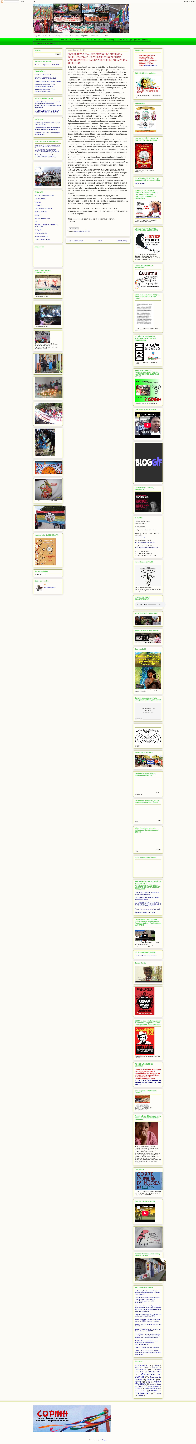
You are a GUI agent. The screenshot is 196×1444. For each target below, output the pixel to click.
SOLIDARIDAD (142, 1393)
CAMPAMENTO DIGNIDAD (43, 208)
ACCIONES (141, 1365)
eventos (151, 1379)
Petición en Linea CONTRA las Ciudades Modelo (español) (45, 85)
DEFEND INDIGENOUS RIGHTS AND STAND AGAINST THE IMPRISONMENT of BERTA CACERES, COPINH (148, 904)
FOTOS (138, 1382)
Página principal (140, 183)
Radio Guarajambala (152, 1388)
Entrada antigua (122, 241)
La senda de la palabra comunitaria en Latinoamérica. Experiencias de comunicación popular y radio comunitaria (147, 1300)
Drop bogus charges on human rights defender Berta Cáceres (147, 893)
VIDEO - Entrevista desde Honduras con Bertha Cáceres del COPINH (148, 1330)
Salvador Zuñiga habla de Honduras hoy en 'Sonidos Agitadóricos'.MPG (148, 1315)
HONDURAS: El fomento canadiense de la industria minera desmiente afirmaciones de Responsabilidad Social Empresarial (48, 104)
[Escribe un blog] (72, 228)
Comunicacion (140, 1370)
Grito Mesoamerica (41, 233)
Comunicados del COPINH (82, 231)
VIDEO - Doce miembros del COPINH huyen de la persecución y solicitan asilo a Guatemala (148, 1352)
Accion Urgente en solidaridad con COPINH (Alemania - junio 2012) (46, 155)
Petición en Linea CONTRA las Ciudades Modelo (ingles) (45, 90)
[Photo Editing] (149, 481)
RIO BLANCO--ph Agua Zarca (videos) (133, 40)
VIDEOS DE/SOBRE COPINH (69, 40)
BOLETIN (146, 1367)
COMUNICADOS (154, 1372)
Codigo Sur (38, 230)
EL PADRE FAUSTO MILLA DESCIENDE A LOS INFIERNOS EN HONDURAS (48, 111)
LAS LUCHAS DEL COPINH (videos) (100, 40)
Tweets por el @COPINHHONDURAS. (47, 65)
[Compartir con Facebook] (76, 228)
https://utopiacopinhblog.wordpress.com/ (146, 547)
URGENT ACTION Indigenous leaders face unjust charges (147, 898)
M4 (36, 221)
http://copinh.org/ (140, 537)
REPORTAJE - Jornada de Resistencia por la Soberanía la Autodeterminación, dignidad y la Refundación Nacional (147, 1335)
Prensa (137, 1388)
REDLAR (38, 202)
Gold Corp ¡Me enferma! (43, 75)
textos (159, 1393)
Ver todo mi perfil (49, 587)
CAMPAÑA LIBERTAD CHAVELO (45, 78)
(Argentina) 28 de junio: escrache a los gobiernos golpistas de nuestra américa (47, 146)
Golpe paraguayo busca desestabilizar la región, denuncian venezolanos (47, 128)
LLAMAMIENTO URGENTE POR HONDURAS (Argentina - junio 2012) (47, 151)
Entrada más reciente (75, 241)
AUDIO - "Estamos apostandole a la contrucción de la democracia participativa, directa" (146, 1342)
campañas (155, 1368)
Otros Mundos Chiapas (42, 239)
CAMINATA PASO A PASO (46, 43)
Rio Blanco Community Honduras (145, 956)
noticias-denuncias (153, 1386)
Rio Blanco (153, 1391)
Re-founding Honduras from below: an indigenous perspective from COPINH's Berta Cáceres (147, 1292)
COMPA (37, 215)
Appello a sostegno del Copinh (145, 912)
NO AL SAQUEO (40, 199)
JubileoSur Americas (41, 236)
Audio (137, 1368)
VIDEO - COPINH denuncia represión (147, 1347)
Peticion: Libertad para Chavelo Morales (48, 81)
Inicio (100, 241)
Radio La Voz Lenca (141, 1391)
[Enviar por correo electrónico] (70, 228)
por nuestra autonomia (44, 40)
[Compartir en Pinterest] (78, 228)
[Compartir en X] (74, 228)
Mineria (152, 1384)
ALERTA (156, 1365)
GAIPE (148, 1382)
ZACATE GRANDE (41, 212)
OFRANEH (38, 205)
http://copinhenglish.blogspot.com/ (145, 542)
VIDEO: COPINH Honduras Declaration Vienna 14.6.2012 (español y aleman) (147, 1320)
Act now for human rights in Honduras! (147, 909)
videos (140, 1396)
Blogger (104, 1440)
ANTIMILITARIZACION (42, 218)
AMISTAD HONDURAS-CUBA (44, 195)
